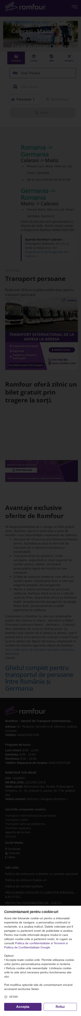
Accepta (22, 1007)
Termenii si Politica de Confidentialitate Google (36, 945)
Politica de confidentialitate (32, 943)
